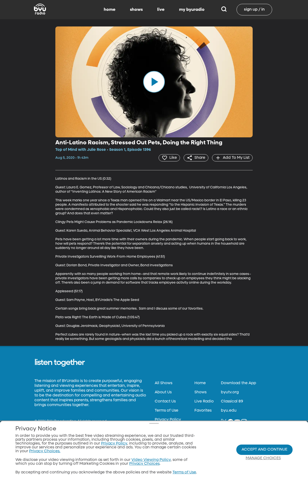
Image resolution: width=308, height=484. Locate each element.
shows (136, 9)
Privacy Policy (168, 420)
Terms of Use (166, 411)
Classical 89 (232, 401)
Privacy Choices (144, 464)
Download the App (238, 383)
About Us (163, 392)
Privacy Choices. (44, 451)
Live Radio (204, 401)
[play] (154, 82)
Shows (200, 392)
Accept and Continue (264, 450)
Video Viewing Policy (151, 460)
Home (200, 383)
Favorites (203, 411)
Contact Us (165, 401)
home (110, 9)
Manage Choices (263, 458)
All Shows (163, 383)
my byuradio (192, 9)
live (161, 9)
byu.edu (229, 411)
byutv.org (230, 392)
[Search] (224, 9)
